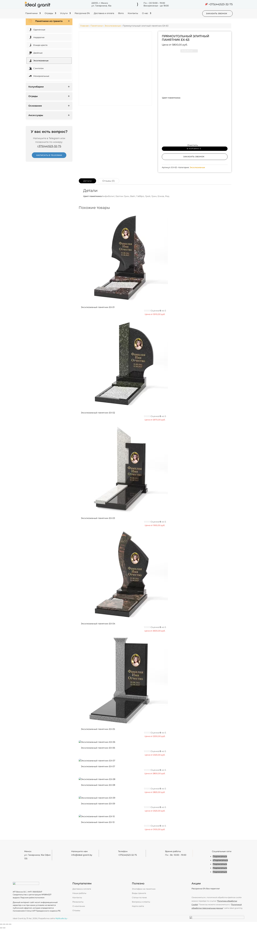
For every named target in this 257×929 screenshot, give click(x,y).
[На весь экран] (4, 924)
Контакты (133, 13)
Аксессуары (35, 115)
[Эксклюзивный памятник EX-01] (123, 301)
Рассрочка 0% (82, 13)
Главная (84, 25)
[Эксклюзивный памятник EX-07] (97, 760)
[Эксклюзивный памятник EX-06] (97, 742)
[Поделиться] (7, 924)
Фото (121, 13)
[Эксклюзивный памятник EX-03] (123, 512)
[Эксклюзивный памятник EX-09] (97, 797)
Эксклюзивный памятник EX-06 (98, 747)
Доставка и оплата (104, 13)
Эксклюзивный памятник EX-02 (98, 412)
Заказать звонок (216, 13)
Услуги (64, 13)
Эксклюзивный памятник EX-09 (98, 803)
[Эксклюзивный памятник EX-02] (123, 407)
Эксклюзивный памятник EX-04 (98, 623)
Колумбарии (36, 86)
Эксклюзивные (40, 60)
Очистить (192, 145)
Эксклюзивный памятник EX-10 (98, 822)
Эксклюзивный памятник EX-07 (98, 766)
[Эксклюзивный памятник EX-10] (97, 816)
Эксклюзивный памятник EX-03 (98, 518)
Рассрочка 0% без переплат (206, 888)
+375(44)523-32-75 (221, 4)
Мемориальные (41, 76)
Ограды (49, 13)
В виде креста (40, 45)
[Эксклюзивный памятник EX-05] (123, 723)
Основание (35, 105)
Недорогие (38, 37)
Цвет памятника (171, 97)
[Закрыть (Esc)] (10, 924)
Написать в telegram (49, 155)
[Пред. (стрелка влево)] (1, 927)
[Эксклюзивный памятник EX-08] (97, 779)
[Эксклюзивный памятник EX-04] (123, 617)
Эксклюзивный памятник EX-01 (98, 307)
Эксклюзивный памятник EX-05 (98, 729)
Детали (87, 180)
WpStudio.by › (61, 918)
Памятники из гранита (48, 21)
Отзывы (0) (108, 180)
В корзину (193, 148)
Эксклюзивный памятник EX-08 (98, 785)
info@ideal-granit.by (81, 855)
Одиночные (39, 29)
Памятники (31, 13)
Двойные (38, 53)
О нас (145, 13)
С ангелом (38, 68)
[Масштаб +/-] (1, 924)
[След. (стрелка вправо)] (4, 927)
